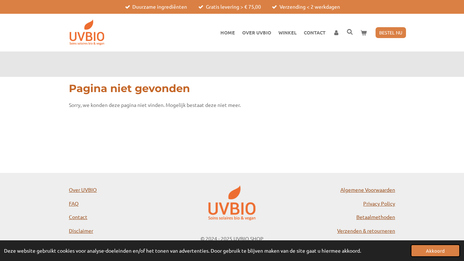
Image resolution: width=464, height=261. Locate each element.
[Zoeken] (350, 32)
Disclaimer (81, 230)
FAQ (74, 203)
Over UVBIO (83, 189)
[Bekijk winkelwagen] (364, 33)
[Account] (336, 33)
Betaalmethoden (375, 217)
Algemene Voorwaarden (367, 189)
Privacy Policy (379, 203)
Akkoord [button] (435, 251)
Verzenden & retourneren (366, 230)
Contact (78, 217)
